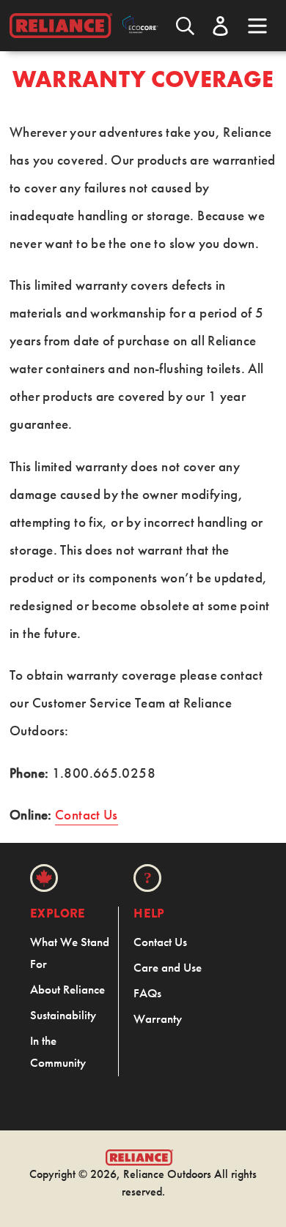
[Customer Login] (220, 26)
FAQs (147, 993)
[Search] (185, 26)
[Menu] (257, 24)
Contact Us (86, 815)
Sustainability (63, 1015)
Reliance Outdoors (167, 1174)
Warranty (157, 1018)
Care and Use (167, 967)
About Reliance (67, 989)
